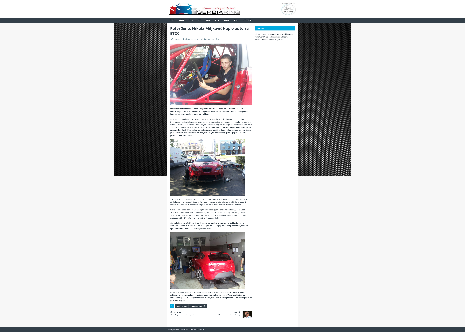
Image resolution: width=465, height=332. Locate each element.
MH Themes (200, 330)
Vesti (172, 20)
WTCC (226, 20)
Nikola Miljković (198, 306)
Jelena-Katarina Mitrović (193, 39)
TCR (191, 20)
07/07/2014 (178, 39)
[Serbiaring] (232, 16)
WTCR (181, 20)
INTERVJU (248, 20)
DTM (217, 20)
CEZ (199, 20)
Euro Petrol (181, 306)
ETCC (236, 20)
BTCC (208, 20)
